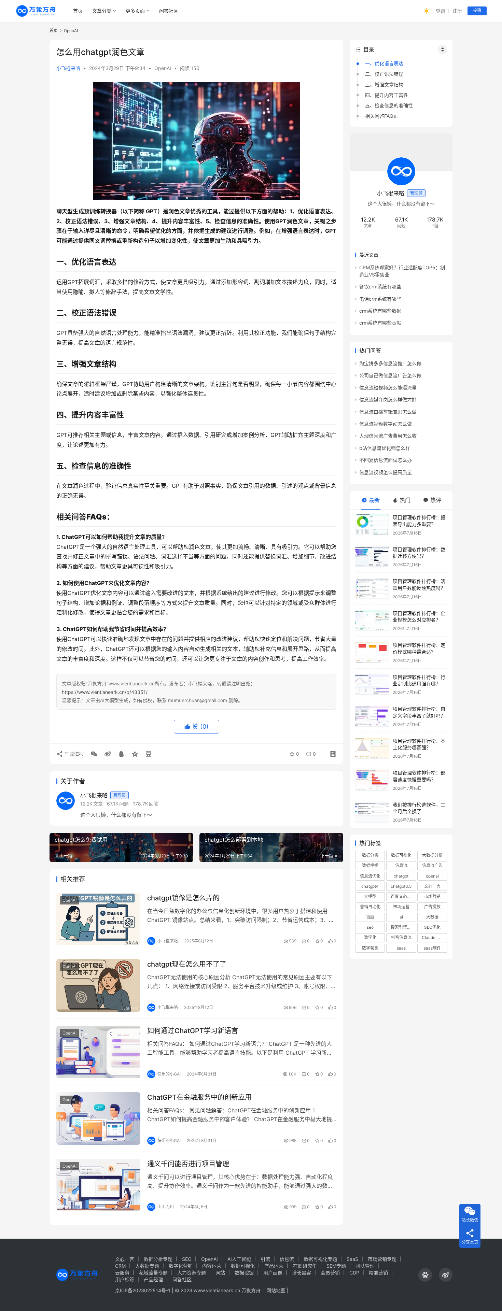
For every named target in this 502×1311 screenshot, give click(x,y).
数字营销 (370, 948)
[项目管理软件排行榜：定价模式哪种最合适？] (372, 652)
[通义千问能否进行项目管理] (98, 1185)
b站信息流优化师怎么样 (384, 448)
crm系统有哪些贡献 (380, 323)
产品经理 (153, 1279)
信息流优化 (370, 876)
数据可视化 (401, 855)
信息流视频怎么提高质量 (385, 472)
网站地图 (275, 1290)
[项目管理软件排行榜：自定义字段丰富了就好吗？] (372, 716)
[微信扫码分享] (94, 754)
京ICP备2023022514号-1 (143, 1290)
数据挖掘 (370, 865)
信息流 (401, 865)
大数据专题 (147, 1266)
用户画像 (272, 1273)
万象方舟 (251, 1290)
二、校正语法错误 (384, 74)
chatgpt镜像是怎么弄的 (183, 898)
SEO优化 (432, 927)
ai (401, 917)
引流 (265, 1259)
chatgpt (401, 876)
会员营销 (330, 1273)
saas (401, 948)
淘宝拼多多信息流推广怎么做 (390, 363)
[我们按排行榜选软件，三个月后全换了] (372, 812)
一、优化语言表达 (384, 63)
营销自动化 (370, 906)
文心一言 (432, 886)
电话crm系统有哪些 (380, 299)
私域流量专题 (153, 1273)
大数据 (432, 917)
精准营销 (378, 1273)
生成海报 (73, 754)
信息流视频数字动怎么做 (385, 424)
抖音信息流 (401, 937)
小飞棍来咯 (68, 68)
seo (370, 927)
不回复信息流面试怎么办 (385, 460)
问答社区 (168, 11)
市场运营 (401, 906)
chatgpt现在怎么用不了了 (186, 964)
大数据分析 (432, 855)
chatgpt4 (370, 886)
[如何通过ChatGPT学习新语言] (98, 1052)
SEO (187, 1259)
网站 (220, 1273)
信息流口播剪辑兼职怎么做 (388, 412)
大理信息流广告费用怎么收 (388, 436)
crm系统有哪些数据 (380, 311)
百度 (370, 917)
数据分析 (370, 855)
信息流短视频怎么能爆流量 (388, 387)
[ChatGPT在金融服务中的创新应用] (98, 1118)
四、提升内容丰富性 (386, 95)
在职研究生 (305, 1266)
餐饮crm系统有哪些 (380, 286)
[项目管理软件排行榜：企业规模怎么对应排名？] (372, 620)
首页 (78, 11)
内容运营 (211, 1266)
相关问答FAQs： (383, 116)
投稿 (477, 10)
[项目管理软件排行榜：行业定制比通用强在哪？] (372, 684)
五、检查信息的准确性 (389, 105)
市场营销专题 (382, 1259)
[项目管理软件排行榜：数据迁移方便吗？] (372, 557)
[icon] (425, 1275)
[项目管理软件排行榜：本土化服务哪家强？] (372, 748)
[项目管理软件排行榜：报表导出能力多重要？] (372, 525)
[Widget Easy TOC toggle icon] (442, 49)
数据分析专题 (158, 1259)
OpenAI (162, 68)
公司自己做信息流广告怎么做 (390, 375)
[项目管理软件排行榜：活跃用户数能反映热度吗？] (372, 588)
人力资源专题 (191, 1273)
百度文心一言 (403, 896)
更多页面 (135, 11)
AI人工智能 (239, 1259)
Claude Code (434, 937)
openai (432, 876)
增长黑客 (301, 1273)
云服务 (122, 1273)
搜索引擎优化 (403, 927)
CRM (120, 1266)
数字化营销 (181, 1266)
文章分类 (101, 11)
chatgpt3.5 (401, 886)
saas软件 (432, 948)
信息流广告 (432, 865)
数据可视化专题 (320, 1259)
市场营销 (432, 896)
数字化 (370, 937)
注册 (457, 11)
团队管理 (365, 1266)
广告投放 (432, 906)
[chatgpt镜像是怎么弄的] (98, 919)
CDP (354, 1273)
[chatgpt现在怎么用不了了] (98, 985)
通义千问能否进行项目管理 (188, 1164)
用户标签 (124, 1279)
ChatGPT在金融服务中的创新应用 (199, 1097)
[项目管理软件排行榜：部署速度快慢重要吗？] (372, 780)
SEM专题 (336, 1266)
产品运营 (273, 1266)
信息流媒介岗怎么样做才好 (388, 399)
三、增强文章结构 (384, 84)
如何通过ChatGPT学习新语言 (192, 1031)
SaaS (352, 1259)
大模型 (370, 896)
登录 (440, 11)
